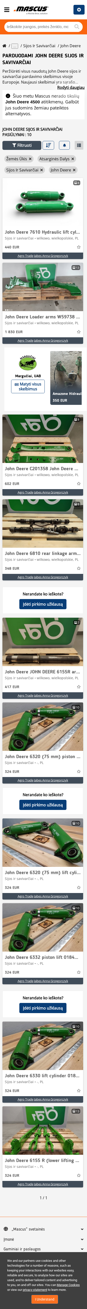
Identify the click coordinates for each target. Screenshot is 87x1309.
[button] (21, 145)
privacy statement (35, 1290)
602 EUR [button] (12, 484)
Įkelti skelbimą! (79, 10)
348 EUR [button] (12, 569)
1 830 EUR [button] (14, 332)
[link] (42, 202)
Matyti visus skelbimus (30, 386)
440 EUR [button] (12, 247)
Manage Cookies (68, 1285)
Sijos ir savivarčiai (39, 45)
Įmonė (9, 1239)
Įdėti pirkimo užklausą (43, 604)
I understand (44, 1299)
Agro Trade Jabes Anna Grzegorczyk (43, 256)
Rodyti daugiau (71, 87)
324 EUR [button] (12, 772)
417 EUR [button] (12, 687)
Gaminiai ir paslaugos (22, 1249)
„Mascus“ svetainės (28, 1229)
